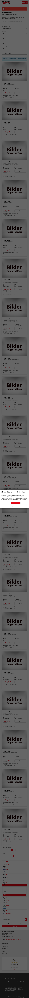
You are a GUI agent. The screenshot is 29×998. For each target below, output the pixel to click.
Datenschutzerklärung (5, 506)
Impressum (13, 506)
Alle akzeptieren (15, 503)
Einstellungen (24, 503)
